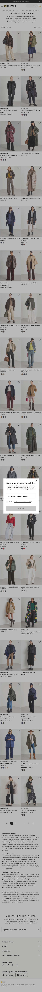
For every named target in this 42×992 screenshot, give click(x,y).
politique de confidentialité (22, 502)
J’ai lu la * (20, 502)
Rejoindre (21, 508)
